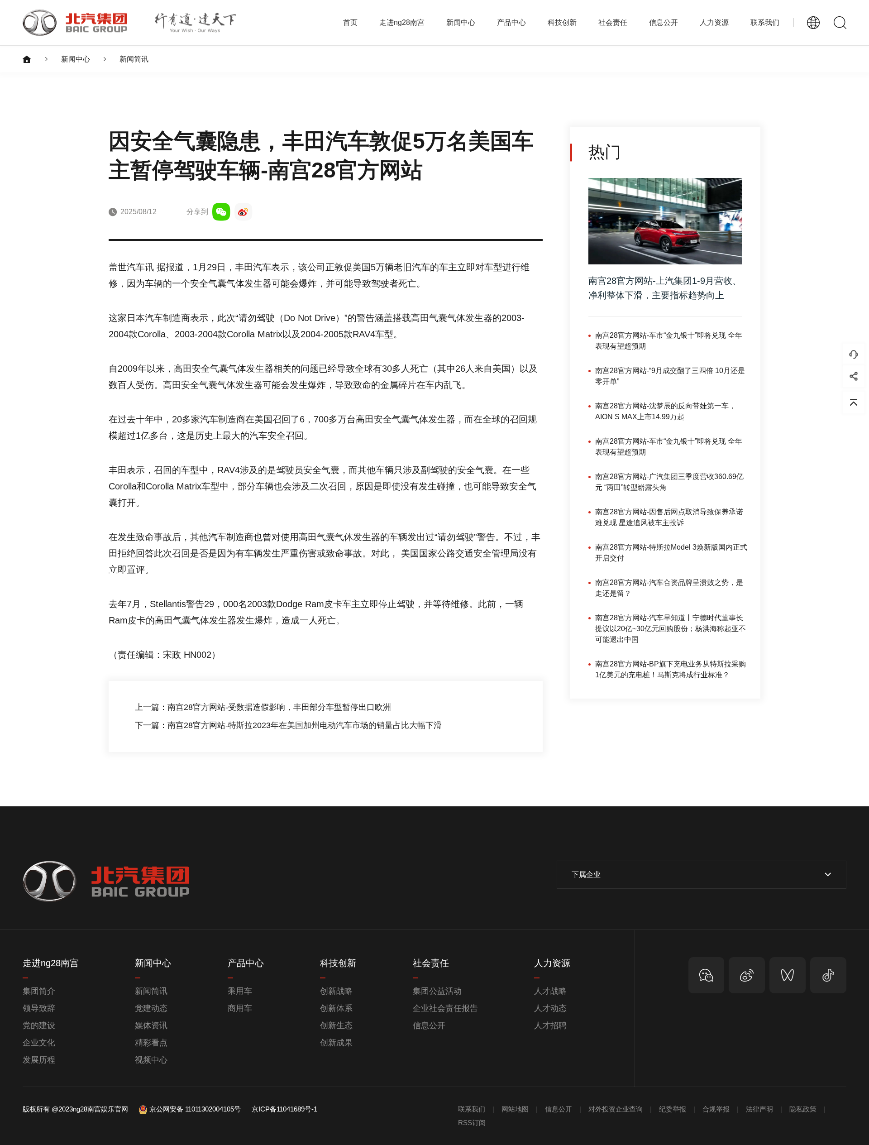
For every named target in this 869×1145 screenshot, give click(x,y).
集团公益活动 (437, 991)
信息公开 (429, 1025)
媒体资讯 (151, 1025)
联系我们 (764, 22)
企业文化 (39, 1042)
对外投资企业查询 (615, 1109)
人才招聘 (550, 1025)
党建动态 (151, 1008)
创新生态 (336, 1025)
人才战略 (550, 991)
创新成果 (336, 1042)
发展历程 (39, 1059)
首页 (350, 22)
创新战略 (336, 991)
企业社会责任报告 (445, 1008)
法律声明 (759, 1109)
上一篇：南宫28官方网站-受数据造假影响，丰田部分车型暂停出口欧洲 (263, 707)
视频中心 (151, 1059)
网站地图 (515, 1109)
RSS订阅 (472, 1122)
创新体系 (336, 1008)
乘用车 (240, 991)
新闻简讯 (133, 59)
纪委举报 (672, 1109)
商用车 (240, 1008)
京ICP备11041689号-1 (284, 1109)
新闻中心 (75, 59)
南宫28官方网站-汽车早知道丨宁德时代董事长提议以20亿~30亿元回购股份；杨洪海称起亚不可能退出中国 (670, 628)
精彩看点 (151, 1042)
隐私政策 (802, 1109)
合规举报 (716, 1109)
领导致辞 (39, 1008)
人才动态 (550, 1008)
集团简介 (39, 991)
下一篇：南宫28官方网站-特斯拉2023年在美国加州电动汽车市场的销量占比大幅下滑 (288, 725)
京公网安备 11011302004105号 (195, 1109)
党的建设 (39, 1025)
